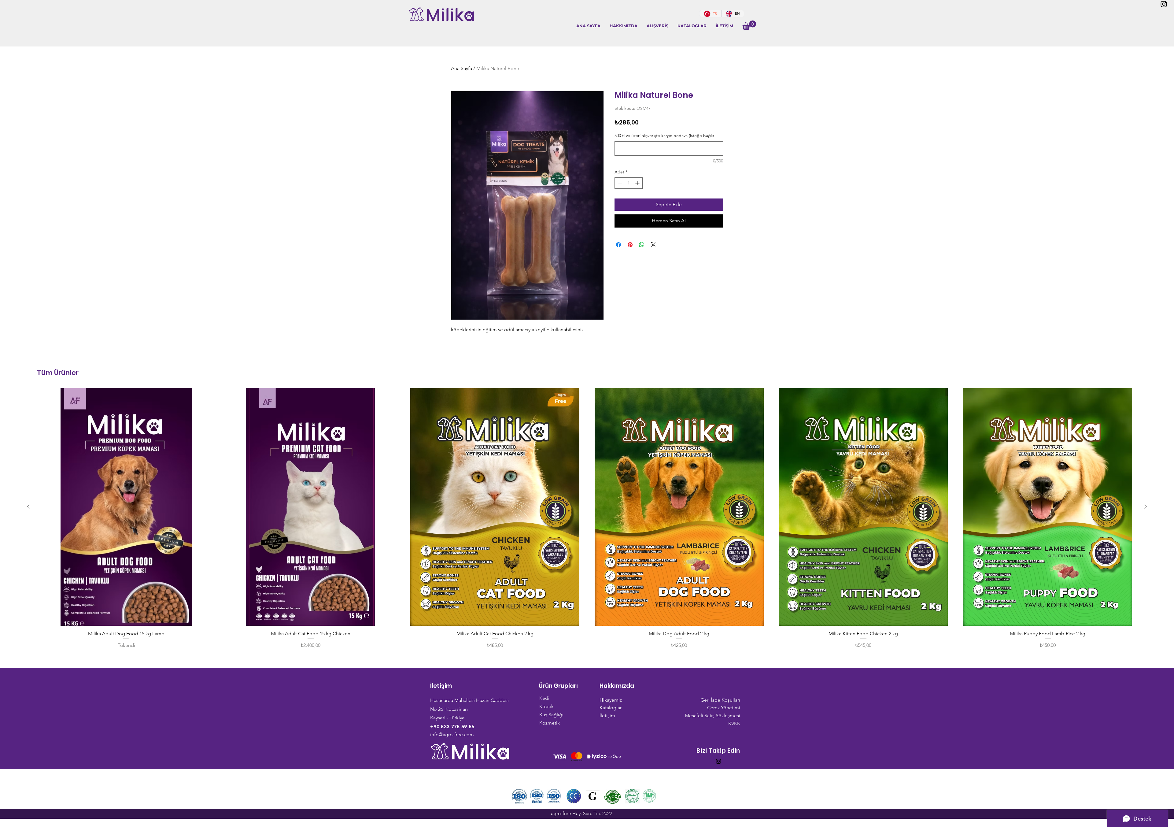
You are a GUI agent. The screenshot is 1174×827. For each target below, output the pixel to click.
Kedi (544, 698)
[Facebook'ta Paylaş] (618, 244)
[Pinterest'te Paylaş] (630, 244)
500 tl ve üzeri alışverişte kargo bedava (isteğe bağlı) (664, 135)
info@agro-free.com (452, 734)
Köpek (546, 706)
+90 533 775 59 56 (452, 726)
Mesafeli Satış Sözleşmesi (712, 715)
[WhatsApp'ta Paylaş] (641, 244)
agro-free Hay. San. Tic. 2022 (581, 813)
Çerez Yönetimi (723, 707)
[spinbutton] (628, 183)
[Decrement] (619, 183)
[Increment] (638, 183)
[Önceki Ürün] (28, 506)
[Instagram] (1164, 4)
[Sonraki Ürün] (1145, 506)
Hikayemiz (611, 700)
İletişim (607, 715)
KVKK (734, 723)
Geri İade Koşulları (720, 700)
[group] (587, 518)
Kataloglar (611, 707)
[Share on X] (653, 244)
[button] (657, 26)
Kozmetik (549, 723)
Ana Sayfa (461, 68)
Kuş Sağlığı (551, 715)
